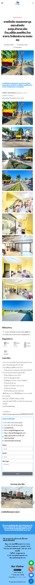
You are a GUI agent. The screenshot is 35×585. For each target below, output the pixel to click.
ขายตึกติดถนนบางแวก (10, 511)
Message (5, 461)
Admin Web (9, 45)
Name (4, 445)
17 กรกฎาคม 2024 (22, 45)
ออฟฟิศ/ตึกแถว (17, 17)
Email (4, 453)
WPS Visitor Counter (20, 577)
